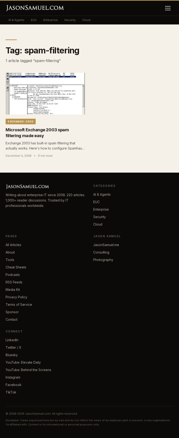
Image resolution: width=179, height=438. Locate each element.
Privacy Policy (16, 297)
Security (70, 20)
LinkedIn (12, 340)
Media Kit (13, 290)
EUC (34, 20)
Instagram (13, 377)
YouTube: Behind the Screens (28, 370)
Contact (11, 319)
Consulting (101, 252)
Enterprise (50, 20)
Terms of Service (19, 304)
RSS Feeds (14, 282)
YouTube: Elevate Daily (23, 362)
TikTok (11, 392)
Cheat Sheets (16, 267)
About (10, 252)
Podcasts (13, 275)
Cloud (86, 20)
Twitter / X (13, 347)
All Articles (13, 245)
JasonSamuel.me (106, 245)
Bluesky (12, 355)
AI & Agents (16, 20)
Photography (103, 260)
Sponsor (12, 312)
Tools (10, 260)
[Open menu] (167, 8)
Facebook (13, 385)
